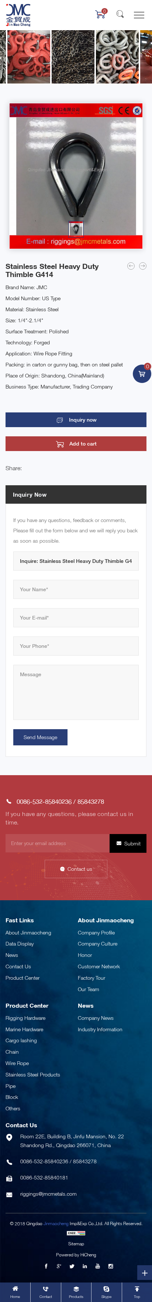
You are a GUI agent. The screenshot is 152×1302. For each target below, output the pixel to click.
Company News (96, 1018)
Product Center (22, 978)
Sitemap (76, 1243)
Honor (85, 955)
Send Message (40, 737)
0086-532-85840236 (44, 801)
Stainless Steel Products (33, 1074)
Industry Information (100, 1029)
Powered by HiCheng (76, 1254)
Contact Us (18, 966)
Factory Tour (91, 978)
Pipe (10, 1086)
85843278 (90, 801)
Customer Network (99, 966)
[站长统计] (76, 1233)
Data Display (20, 943)
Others (13, 1108)
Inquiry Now (30, 494)
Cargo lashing (21, 1040)
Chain (12, 1052)
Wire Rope (17, 1063)
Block (12, 1097)
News (12, 955)
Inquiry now (83, 420)
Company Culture (97, 943)
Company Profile (96, 932)
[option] (76, 176)
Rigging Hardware (25, 1018)
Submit (132, 843)
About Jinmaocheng (28, 932)
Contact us (80, 869)
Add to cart (83, 444)
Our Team (88, 989)
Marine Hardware (24, 1029)
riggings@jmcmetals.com (48, 1194)
